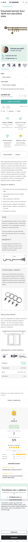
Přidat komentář (14, 400)
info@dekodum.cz (11, 58)
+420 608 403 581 (11, 55)
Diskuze (18, 154)
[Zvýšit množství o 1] (25, 95)
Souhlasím (14, 537)
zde (8, 509)
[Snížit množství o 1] (20, 95)
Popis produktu (7, 154)
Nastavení (14, 532)
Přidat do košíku (14, 101)
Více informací (5, 69)
